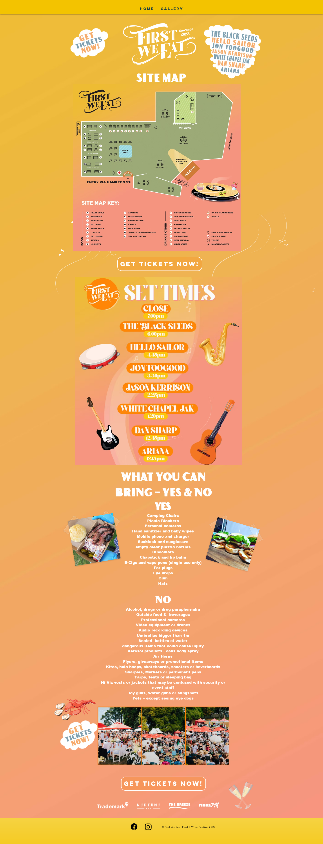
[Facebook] (134, 826)
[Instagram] (148, 826)
